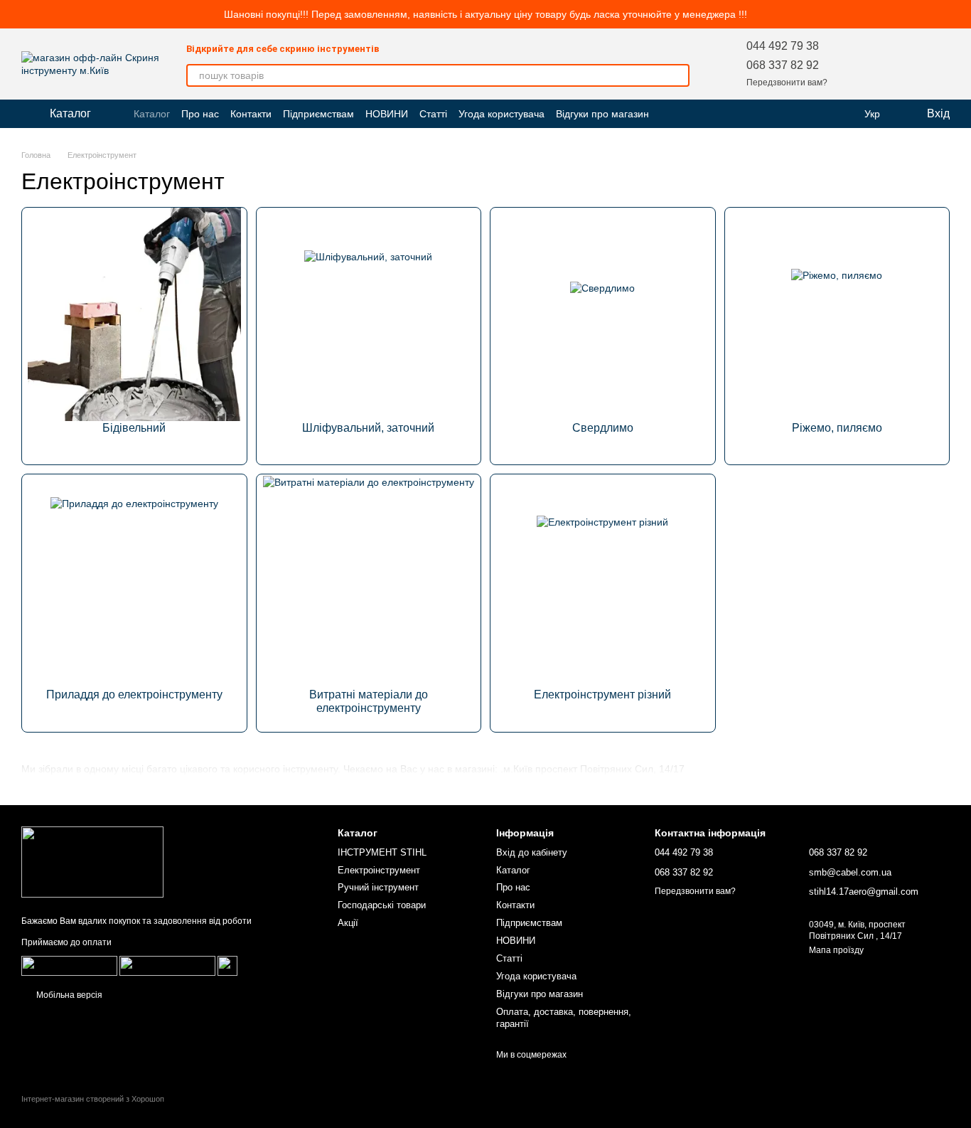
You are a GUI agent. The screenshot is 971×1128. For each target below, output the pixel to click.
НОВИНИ (386, 113)
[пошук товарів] (678, 75)
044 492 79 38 (782, 46)
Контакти (251, 113)
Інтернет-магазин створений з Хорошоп (92, 1099)
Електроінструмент (379, 870)
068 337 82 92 (782, 65)
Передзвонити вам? (786, 82)
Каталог (152, 113)
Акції (348, 922)
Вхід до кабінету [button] (531, 852)
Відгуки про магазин (602, 113)
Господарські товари (382, 905)
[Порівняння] (901, 64)
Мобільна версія (68, 995)
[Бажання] (864, 64)
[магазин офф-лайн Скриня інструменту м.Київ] (92, 862)
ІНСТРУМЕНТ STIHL (382, 852)
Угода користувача (501, 113)
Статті (433, 113)
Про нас (200, 113)
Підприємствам (318, 113)
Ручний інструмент (378, 887)
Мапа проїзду (836, 950)
